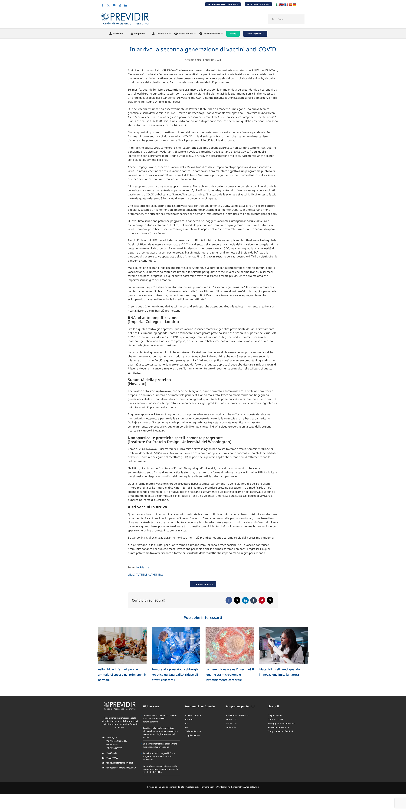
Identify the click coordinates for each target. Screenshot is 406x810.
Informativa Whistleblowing (245, 786)
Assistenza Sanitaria (194, 715)
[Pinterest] (262, 600)
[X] (237, 600)
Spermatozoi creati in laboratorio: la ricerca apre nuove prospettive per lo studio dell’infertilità (121, 674)
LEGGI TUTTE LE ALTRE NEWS (146, 574)
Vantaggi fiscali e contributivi (281, 723)
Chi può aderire (275, 715)
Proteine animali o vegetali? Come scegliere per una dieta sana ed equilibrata (159, 756)
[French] (286, 4)
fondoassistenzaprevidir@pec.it (121, 767)
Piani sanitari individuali (237, 715)
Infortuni (189, 719)
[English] (282, 4)
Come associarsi (275, 719)
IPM (186, 723)
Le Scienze (142, 567)
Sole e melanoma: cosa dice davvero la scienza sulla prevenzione (160, 745)
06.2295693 (111, 752)
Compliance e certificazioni (280, 731)
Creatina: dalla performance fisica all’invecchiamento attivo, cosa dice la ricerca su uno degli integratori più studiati (160, 733)
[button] (99, 654)
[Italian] (278, 4)
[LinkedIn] (245, 600)
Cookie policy (192, 786)
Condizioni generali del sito (171, 786)
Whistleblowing (223, 786)
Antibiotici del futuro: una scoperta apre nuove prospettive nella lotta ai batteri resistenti (176, 674)
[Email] (270, 600)
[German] (294, 4)
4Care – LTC (231, 719)
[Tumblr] (253, 600)
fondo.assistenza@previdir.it (119, 762)
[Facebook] (229, 600)
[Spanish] (290, 4)
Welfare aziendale (193, 731)
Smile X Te (231, 727)
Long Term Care (192, 735)
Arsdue (153, 786)
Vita (186, 727)
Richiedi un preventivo (278, 727)
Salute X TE (231, 723)
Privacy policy (207, 786)
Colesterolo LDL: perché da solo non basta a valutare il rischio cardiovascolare (160, 718)
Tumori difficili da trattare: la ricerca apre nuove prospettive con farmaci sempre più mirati (280, 674)
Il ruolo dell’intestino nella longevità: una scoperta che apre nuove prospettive (228, 674)
